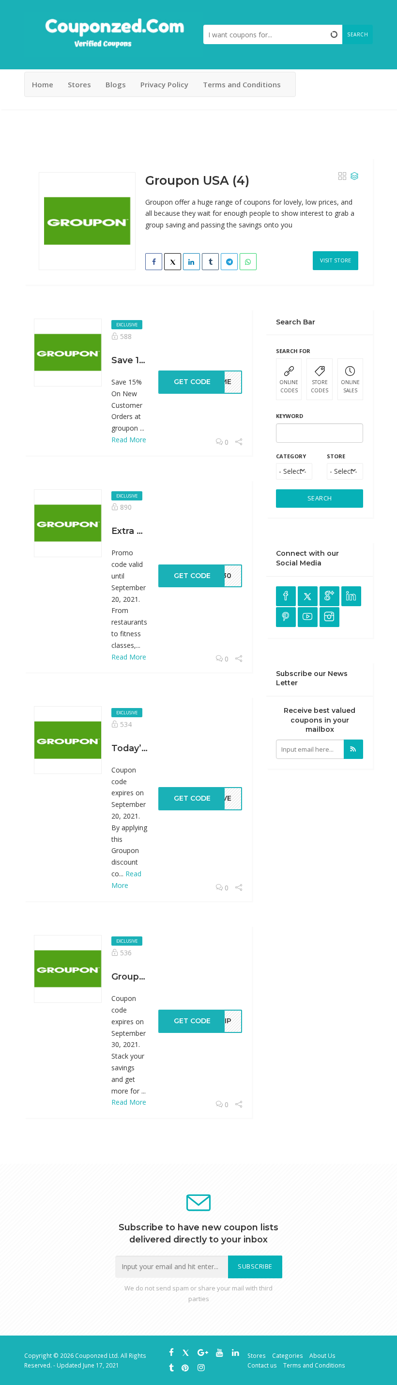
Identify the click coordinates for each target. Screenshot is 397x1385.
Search (357, 34)
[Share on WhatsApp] (248, 261)
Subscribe (255, 1266)
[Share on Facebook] (153, 261)
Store (336, 456)
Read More (128, 439)
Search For (293, 350)
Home (42, 84)
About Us (322, 1355)
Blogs (116, 84)
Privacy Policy (164, 84)
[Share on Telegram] (229, 261)
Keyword (289, 415)
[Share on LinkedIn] (191, 261)
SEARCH (319, 498)
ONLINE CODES (288, 386)
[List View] (354, 176)
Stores (79, 84)
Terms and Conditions (242, 84)
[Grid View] (342, 176)
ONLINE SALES (350, 386)
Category (291, 456)
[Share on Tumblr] (210, 261)
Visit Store (335, 260)
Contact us (262, 1365)
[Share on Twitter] (172, 261)
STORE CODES (319, 386)
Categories (287, 1355)
